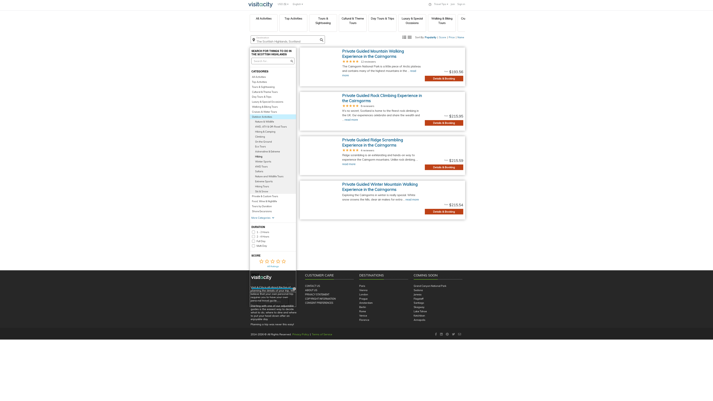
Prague (363, 298)
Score (442, 37)
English (297, 4)
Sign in (461, 4)
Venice (363, 315)
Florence (364, 319)
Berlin (362, 307)
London (363, 294)
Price (452, 37)
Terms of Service (322, 334)
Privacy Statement (317, 294)
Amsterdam (366, 302)
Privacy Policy (300, 334)
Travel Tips (440, 4)
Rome (362, 311)
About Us (311, 290)
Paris (362, 285)
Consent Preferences (319, 302)
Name (461, 37)
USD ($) (282, 4)
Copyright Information (320, 298)
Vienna (363, 290)
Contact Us (312, 285)
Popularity (430, 37)
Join (453, 4)
